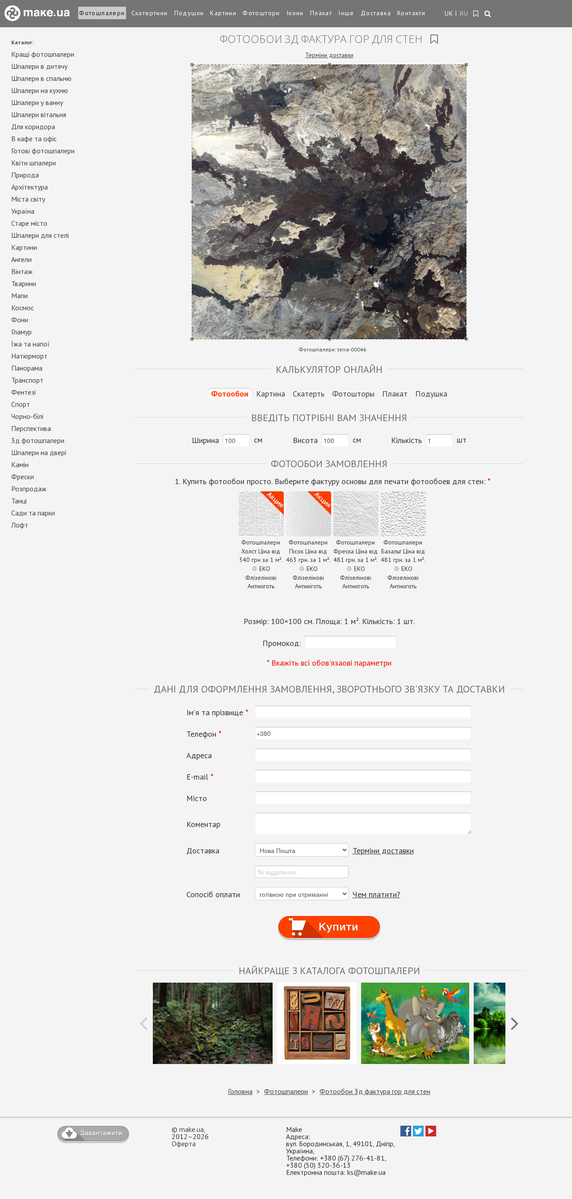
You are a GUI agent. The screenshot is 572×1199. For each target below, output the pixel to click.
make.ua (191, 1129)
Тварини (23, 283)
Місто (196, 798)
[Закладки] (476, 14)
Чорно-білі (27, 416)
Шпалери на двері (38, 452)
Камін (20, 464)
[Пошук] (488, 14)
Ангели (21, 259)
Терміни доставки (329, 55)
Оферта (184, 1143)
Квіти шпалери (33, 162)
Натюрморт (29, 355)
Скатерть (308, 393)
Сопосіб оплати (213, 894)
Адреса (199, 755)
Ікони (295, 13)
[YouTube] (430, 1133)
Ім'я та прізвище (217, 712)
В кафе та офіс (34, 138)
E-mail (200, 777)
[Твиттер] (418, 1133)
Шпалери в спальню (41, 78)
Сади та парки (33, 512)
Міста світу (28, 198)
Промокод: (281, 643)
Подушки (189, 13)
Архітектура (29, 186)
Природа (25, 174)
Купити (329, 919)
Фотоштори (261, 13)
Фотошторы (353, 393)
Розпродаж (28, 488)
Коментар (203, 824)
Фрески (22, 476)
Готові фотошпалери (43, 150)
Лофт (19, 524)
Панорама (26, 367)
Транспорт (27, 380)
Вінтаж (22, 271)
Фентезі (23, 392)
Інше (346, 13)
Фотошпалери (102, 13)
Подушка (431, 393)
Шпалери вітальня (38, 114)
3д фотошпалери (37, 440)
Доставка (376, 13)
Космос (22, 307)
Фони (19, 319)
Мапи (19, 295)
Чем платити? (376, 894)
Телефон (204, 734)
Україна (22, 211)
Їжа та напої (30, 343)
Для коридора (33, 126)
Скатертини (149, 13)
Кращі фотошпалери (42, 54)
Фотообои (229, 393)
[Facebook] (405, 1133)
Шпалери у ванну (37, 102)
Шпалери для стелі (40, 235)
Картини (223, 13)
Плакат (321, 13)
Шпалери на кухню (39, 90)
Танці (19, 500)
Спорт (20, 404)
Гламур (21, 331)
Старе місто (29, 223)
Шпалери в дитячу (39, 66)
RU (464, 13)
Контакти (411, 13)
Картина (270, 393)
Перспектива (31, 428)
